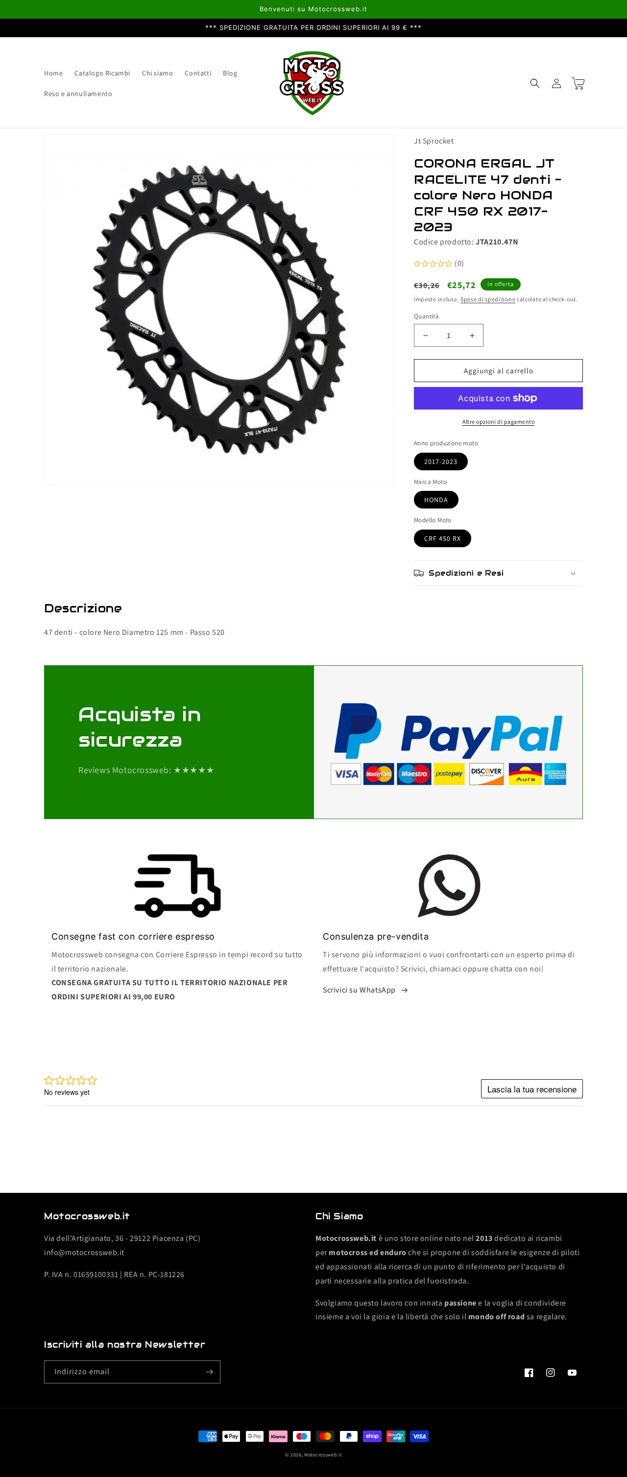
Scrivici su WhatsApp (359, 990)
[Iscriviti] (209, 1371)
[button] (535, 83)
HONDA (436, 499)
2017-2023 (441, 461)
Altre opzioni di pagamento (498, 421)
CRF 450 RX (442, 538)
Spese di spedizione (487, 299)
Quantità (426, 316)
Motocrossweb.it (323, 1455)
